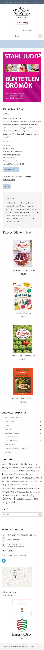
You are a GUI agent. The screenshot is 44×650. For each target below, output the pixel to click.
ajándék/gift (20, 464)
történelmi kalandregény (22, 495)
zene (36, 499)
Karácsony (19, 478)
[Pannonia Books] (22, 13)
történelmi (6, 495)
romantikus (32, 488)
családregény (21, 468)
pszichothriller (5, 488)
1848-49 (4, 464)
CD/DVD (7, 425)
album (29, 464)
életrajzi (5, 502)
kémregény (19, 481)
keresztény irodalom (33, 478)
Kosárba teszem (11, 169)
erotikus (29, 468)
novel (13, 485)
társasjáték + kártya (11, 441)
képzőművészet (28, 481)
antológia (12, 467)
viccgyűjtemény (29, 499)
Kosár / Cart (20, 22)
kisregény (8, 481)
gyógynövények (14, 471)
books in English (9, 421)
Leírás (7, 187)
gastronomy (6, 471)
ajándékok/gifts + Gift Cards (13, 418)
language (6, 484)
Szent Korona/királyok (33, 492)
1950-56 (11, 464)
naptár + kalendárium (11, 437)
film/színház (37, 467)
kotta (14, 481)
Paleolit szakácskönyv (23, 313)
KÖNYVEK (8, 429)
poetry (28, 485)
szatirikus (23, 492)
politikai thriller (35, 485)
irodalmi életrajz (19, 474)
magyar (17, 155)
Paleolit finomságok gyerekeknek (23, 270)
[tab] (7, 186)
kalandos (28, 474)
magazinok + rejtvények (12, 433)
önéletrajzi (13, 502)
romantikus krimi (11, 491)
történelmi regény (13, 498)
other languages (10, 444)
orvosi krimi (21, 484)
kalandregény (8, 478)
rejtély (24, 488)
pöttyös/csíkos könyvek (15, 488)
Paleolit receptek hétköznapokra (23, 356)
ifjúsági (36, 471)
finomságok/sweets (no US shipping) (16, 448)
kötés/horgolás (38, 481)
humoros (29, 470)
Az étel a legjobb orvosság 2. (23, 398)
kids (3, 481)
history (21, 471)
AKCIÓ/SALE (8, 452)
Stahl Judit (17, 118)
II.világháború (8, 474)
